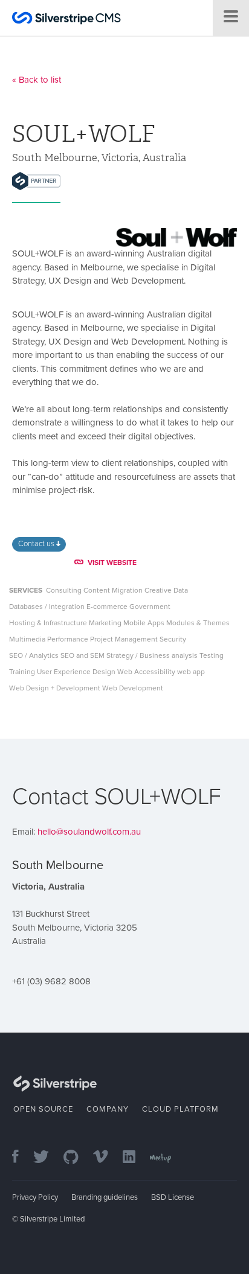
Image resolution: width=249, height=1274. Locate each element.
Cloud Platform (180, 1109)
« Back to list (36, 79)
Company (107, 1109)
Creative (158, 590)
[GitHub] (77, 1157)
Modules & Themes (198, 623)
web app (191, 671)
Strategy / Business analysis (152, 655)
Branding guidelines (104, 1197)
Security (173, 639)
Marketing (105, 623)
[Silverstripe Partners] (36, 181)
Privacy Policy (35, 1197)
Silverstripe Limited (52, 1219)
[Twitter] (47, 1157)
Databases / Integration (47, 606)
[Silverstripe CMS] (66, 19)
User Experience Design (76, 671)
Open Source (43, 1109)
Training (22, 671)
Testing (211, 655)
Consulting (64, 590)
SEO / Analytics (34, 655)
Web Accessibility (146, 671)
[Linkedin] (135, 1157)
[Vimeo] (106, 1157)
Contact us (37, 544)
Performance (67, 639)
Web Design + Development (54, 688)
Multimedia (27, 639)
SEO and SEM (82, 655)
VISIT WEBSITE (112, 562)
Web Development (132, 688)
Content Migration (113, 590)
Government (149, 606)
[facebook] (21, 1157)
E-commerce (107, 606)
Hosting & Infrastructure (48, 623)
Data (180, 590)
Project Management (124, 639)
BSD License (172, 1197)
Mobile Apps (143, 623)
